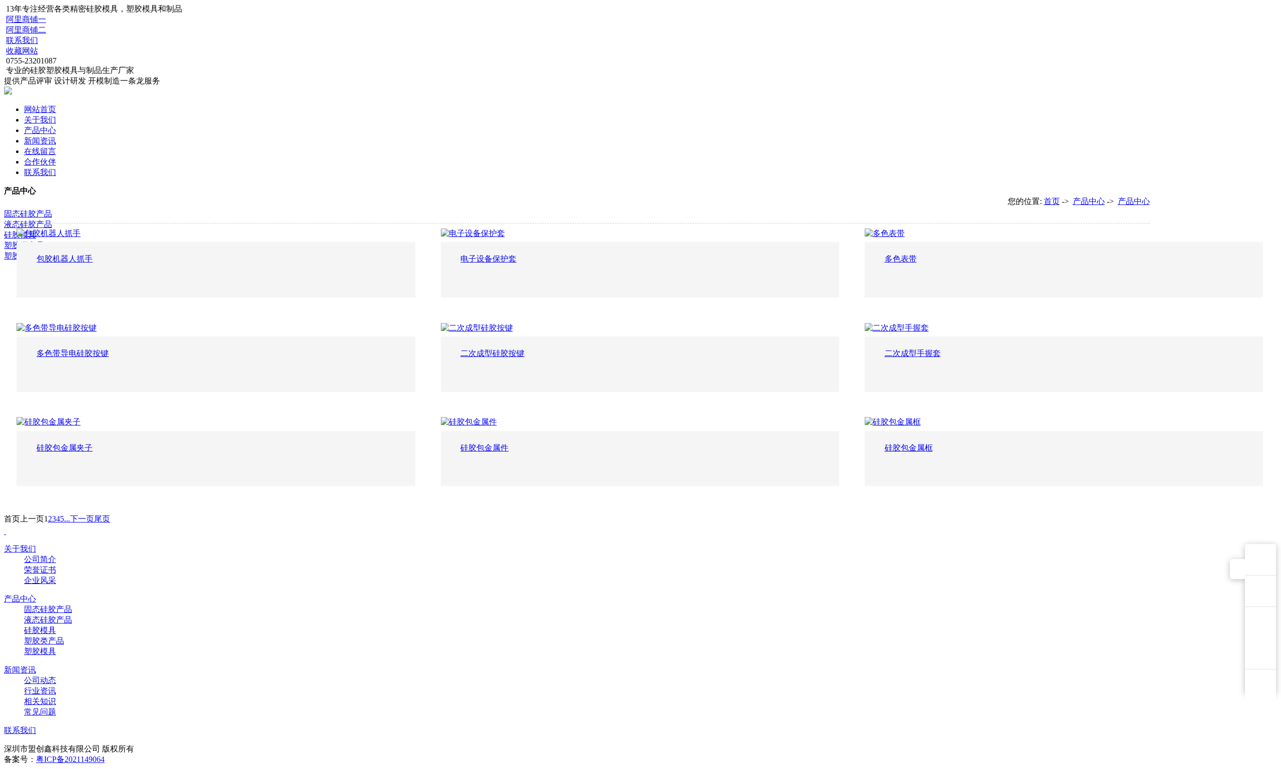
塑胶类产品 (44, 640)
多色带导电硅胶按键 (73, 353)
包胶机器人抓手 (65, 258)
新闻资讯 (40, 140)
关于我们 (40, 120)
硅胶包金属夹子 (65, 448)
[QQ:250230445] (1260, 559)
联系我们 (22, 40)
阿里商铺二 (26, 30)
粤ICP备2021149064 (70, 759)
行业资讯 (40, 690)
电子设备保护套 (488, 258)
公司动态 (40, 680)
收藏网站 (22, 50)
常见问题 (40, 712)
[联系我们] (1260, 591)
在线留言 (40, 151)
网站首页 (40, 109)
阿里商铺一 (26, 19)
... (67, 518)
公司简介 (40, 559)
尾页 (102, 518)
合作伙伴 (40, 162)
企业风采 (40, 580)
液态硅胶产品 (28, 224)
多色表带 (901, 258)
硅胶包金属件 (484, 448)
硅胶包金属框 (909, 448)
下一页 (82, 518)
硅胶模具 (40, 630)
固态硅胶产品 (28, 214)
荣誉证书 (40, 570)
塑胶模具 (40, 651)
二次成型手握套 (913, 353)
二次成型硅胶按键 (492, 353)
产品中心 (40, 130)
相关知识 (40, 701)
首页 (1052, 201)
